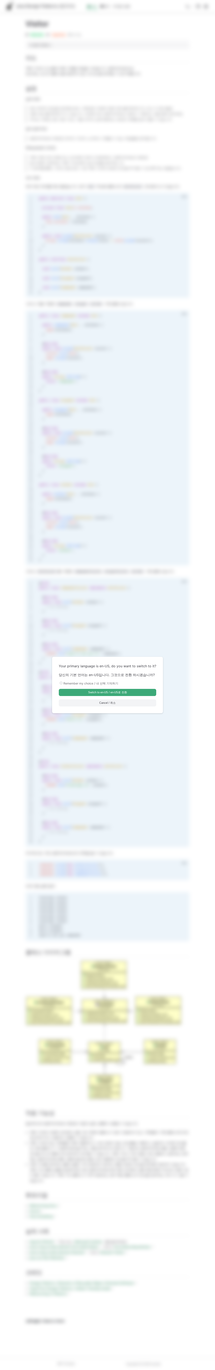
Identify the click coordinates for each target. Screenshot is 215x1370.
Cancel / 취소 (107, 702)
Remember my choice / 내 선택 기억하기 (90, 683)
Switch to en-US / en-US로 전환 (107, 692)
